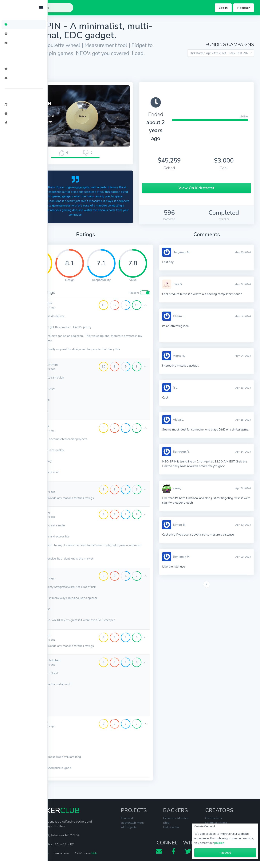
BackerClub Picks (132, 823)
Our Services (213, 818)
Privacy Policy (61, 853)
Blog (166, 823)
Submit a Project (216, 823)
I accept (225, 853)
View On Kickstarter (197, 188)
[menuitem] (206, 584)
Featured (127, 818)
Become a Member (175, 818)
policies (219, 843)
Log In (223, 8)
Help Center (171, 827)
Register (243, 8)
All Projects (129, 827)
